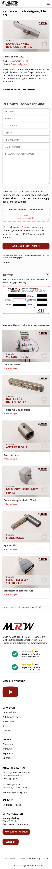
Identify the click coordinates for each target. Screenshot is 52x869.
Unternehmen (10, 712)
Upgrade (7, 757)
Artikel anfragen (10, 368)
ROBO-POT (8, 721)
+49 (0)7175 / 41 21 (19, 61)
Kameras (14, 607)
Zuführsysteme (10, 716)
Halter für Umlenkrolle (17, 409)
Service (6, 726)
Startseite (6, 607)
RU (16, 804)
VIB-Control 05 (12, 364)
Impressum (9, 858)
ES (20, 804)
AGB (46, 858)
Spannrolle (10, 545)
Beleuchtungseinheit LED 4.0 (20, 500)
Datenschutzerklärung (32, 227)
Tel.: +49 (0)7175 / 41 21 (13, 784)
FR (7, 804)
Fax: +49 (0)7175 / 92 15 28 (15, 787)
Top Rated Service (31, 654)
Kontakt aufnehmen (16, 831)
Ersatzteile (8, 744)
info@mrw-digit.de (18, 64)
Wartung (7, 748)
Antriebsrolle (11, 454)
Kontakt (7, 730)
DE (10, 804)
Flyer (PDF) (10, 841)
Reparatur (8, 753)
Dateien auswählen (26, 218)
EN (4, 804)
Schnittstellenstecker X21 (18, 590)
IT (14, 804)
